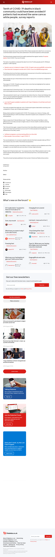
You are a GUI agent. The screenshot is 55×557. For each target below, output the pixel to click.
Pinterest (7, 186)
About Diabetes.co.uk (9, 538)
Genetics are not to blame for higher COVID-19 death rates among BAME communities (28, 67)
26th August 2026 (8, 326)
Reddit (7, 188)
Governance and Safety (9, 543)
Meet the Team (21, 543)
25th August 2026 (8, 346)
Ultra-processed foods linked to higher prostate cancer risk (14, 321)
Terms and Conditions (9, 546)
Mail (6, 194)
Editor (4, 174)
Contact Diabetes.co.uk (10, 540)
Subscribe (41, 285)
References (12, 544)
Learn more (9, 453)
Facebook (8, 182)
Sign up (8, 396)
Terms (22, 288)
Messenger (8, 192)
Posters (5, 544)
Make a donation (14, 301)
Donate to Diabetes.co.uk (10, 541)
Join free (8, 424)
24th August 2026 (8, 366)
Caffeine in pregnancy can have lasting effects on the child (20, 134)
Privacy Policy (29, 288)
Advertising (19, 538)
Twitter (7, 184)
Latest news (14, 371)
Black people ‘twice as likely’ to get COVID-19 (17, 136)
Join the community (14, 297)
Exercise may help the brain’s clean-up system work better (14, 341)
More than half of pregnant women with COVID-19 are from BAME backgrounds (26, 69)
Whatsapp (8, 190)
